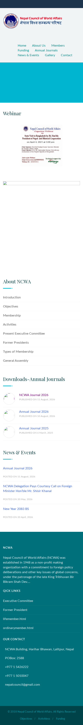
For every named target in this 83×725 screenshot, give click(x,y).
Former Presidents (16, 342)
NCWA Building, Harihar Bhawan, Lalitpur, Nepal (39, 649)
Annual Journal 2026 (34, 411)
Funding (23, 50)
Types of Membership (18, 351)
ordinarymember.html (18, 628)
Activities (9, 324)
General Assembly (15, 360)
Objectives (10, 306)
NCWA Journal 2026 (33, 395)
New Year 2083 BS (16, 509)
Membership (12, 315)
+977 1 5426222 (16, 667)
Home (22, 45)
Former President (15, 610)
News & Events (28, 55)
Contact (66, 55)
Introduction (12, 297)
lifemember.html (14, 619)
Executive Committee (18, 600)
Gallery (50, 55)
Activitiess (44, 719)
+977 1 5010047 (16, 675)
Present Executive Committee (24, 333)
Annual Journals (46, 50)
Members (58, 45)
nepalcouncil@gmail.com (22, 684)
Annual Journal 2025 (34, 428)
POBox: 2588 (14, 658)
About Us (39, 45)
